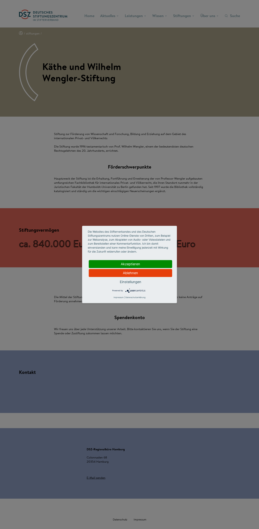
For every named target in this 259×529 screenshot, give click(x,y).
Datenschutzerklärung (135, 297)
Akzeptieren (130, 264)
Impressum (119, 297)
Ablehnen (130, 273)
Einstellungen (130, 282)
